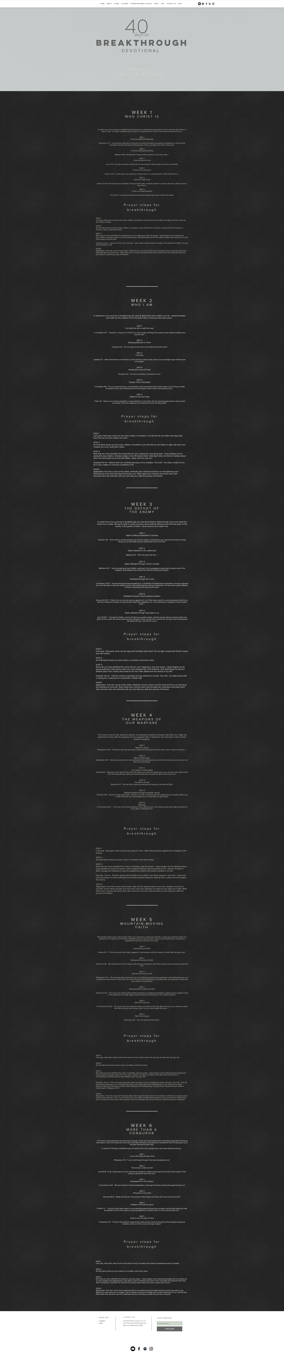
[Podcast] (209, 3)
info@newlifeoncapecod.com (134, 1321)
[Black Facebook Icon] (206, 3)
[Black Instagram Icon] (213, 3)
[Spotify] (202, 3)
